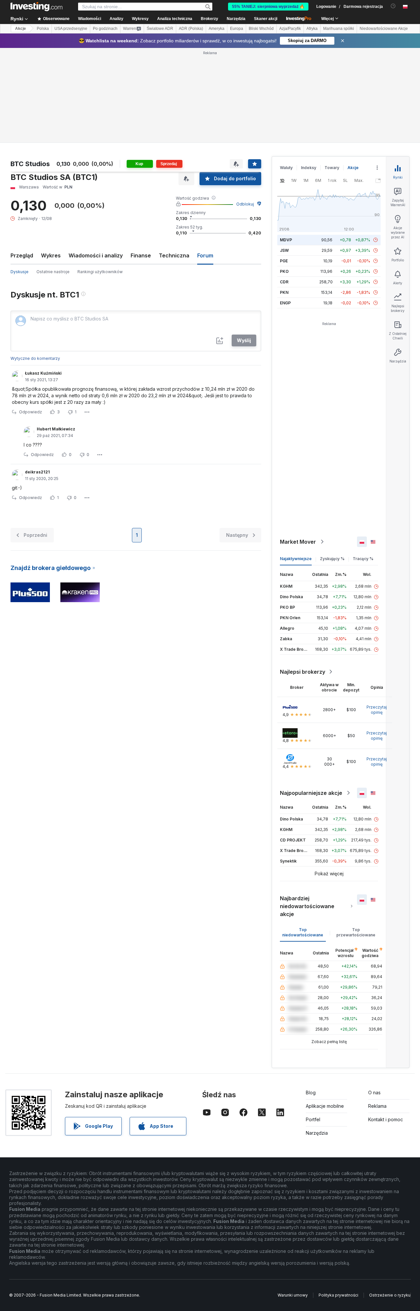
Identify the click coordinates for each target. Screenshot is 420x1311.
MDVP (286, 239)
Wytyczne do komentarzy (35, 358)
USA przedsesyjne (70, 28)
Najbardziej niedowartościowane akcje (307, 906)
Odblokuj (245, 204)
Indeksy (308, 167)
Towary (332, 167)
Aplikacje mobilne (325, 1106)
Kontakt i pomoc (385, 1119)
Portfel (313, 1119)
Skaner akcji (265, 18)
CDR (284, 281)
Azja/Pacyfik (290, 28)
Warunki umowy (293, 1295)
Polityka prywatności (338, 1295)
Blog (311, 1092)
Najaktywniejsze (296, 558)
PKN (284, 292)
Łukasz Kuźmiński (43, 373)
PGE (284, 260)
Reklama (377, 1106)
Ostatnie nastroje (53, 271)
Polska (43, 28)
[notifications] (393, 6)
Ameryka (216, 28)
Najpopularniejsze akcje (311, 793)
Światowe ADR (160, 28)
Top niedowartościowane (302, 932)
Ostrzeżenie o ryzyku (389, 1295)
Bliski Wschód (261, 28)
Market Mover (298, 541)
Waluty (286, 167)
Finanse (141, 255)
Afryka (312, 28)
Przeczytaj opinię (377, 710)
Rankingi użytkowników (100, 271)
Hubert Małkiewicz (56, 428)
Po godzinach (105, 28)
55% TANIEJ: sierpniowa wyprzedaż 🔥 (268, 6)
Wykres (51, 255)
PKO (284, 271)
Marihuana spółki (338, 28)
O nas (374, 1092)
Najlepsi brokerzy (302, 671)
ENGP (285, 302)
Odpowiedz (30, 411)
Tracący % (363, 558)
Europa (236, 28)
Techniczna (174, 255)
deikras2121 (37, 472)
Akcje (20, 28)
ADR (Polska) (191, 28)
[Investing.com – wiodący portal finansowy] (36, 6)
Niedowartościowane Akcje (384, 28)
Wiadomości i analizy (96, 255)
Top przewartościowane (355, 932)
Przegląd (21, 255)
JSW (284, 250)
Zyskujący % (332, 558)
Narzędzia (317, 1133)
